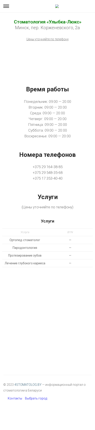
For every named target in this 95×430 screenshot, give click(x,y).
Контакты (15, 398)
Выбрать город (36, 398)
